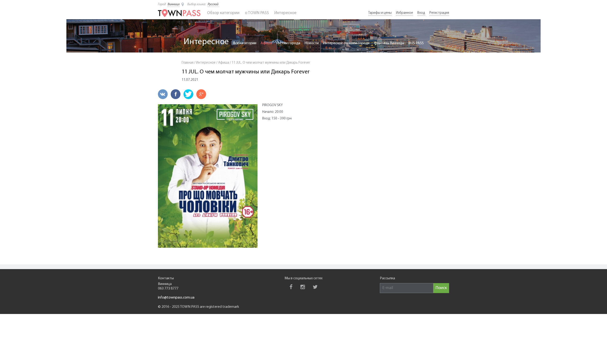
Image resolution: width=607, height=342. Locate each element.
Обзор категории (223, 13)
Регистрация (439, 13)
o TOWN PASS (257, 13)
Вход (421, 13)
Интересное (285, 13)
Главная (187, 63)
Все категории (244, 43)
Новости (311, 43)
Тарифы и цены (380, 13)
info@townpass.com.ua (176, 297)
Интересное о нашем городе (346, 43)
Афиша (266, 43)
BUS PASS (416, 43)
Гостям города (288, 43)
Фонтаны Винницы (389, 43)
